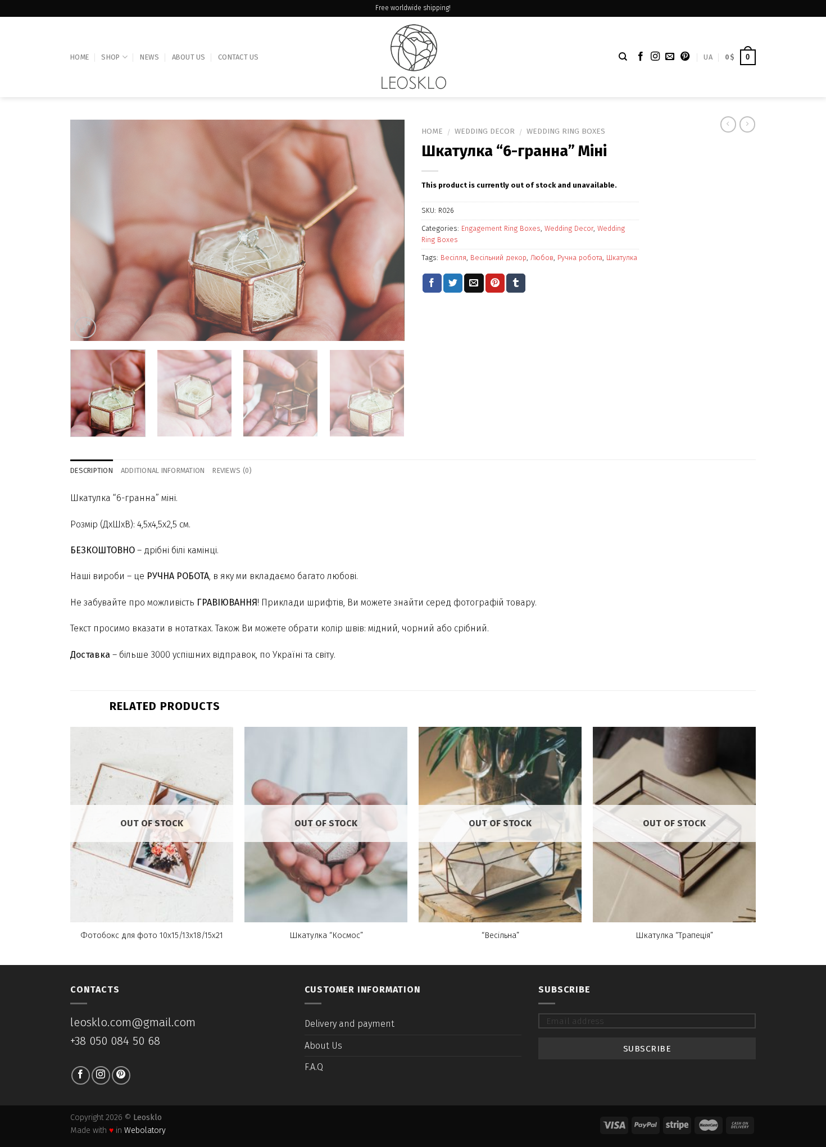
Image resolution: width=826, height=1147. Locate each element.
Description (91, 470)
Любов (541, 257)
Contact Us (238, 57)
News (149, 57)
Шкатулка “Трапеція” (674, 935)
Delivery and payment (349, 1023)
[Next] (384, 230)
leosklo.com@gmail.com (133, 1023)
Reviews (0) (232, 470)
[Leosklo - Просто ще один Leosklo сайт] (413, 57)
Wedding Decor (485, 131)
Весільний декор (498, 257)
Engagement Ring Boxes (501, 228)
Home (79, 57)
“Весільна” (500, 935)
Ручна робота (579, 257)
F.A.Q (314, 1067)
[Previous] (91, 230)
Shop (110, 57)
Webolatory (145, 1130)
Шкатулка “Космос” (326, 935)
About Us (189, 57)
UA (708, 57)
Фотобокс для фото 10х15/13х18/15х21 (151, 935)
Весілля (453, 257)
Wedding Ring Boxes (566, 131)
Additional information (163, 470)
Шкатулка (621, 257)
